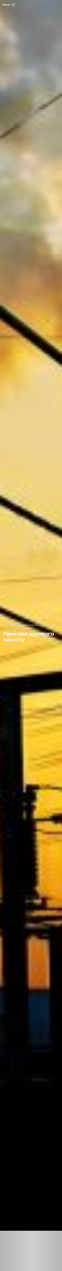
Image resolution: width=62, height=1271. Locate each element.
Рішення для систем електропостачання (34, 625)
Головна (9, 625)
